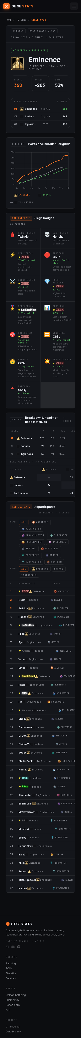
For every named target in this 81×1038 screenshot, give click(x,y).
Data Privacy (13, 1031)
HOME (9, 19)
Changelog (13, 1026)
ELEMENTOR (61, 535)
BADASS (58, 568)
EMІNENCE (42, 568)
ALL (23, 522)
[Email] (7, 947)
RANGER (54, 555)
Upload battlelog (16, 995)
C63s (56, 257)
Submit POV (12, 999)
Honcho (58, 236)
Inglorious (31, 124)
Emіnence (31, 108)
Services (11, 978)
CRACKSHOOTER (35, 535)
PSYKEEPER (32, 555)
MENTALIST (52, 548)
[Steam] (18, 947)
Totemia (21, 19)
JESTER (30, 548)
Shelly (22, 390)
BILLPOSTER (33, 528)
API (8, 1009)
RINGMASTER (33, 561)
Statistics (11, 973)
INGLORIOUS (29, 575)
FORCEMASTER (34, 542)
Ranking (11, 963)
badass (29, 116)
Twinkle (23, 236)
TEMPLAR (56, 561)
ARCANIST (42, 522)
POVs (9, 968)
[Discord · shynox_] (13, 947)
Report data (13, 1004)
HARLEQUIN (59, 542)
